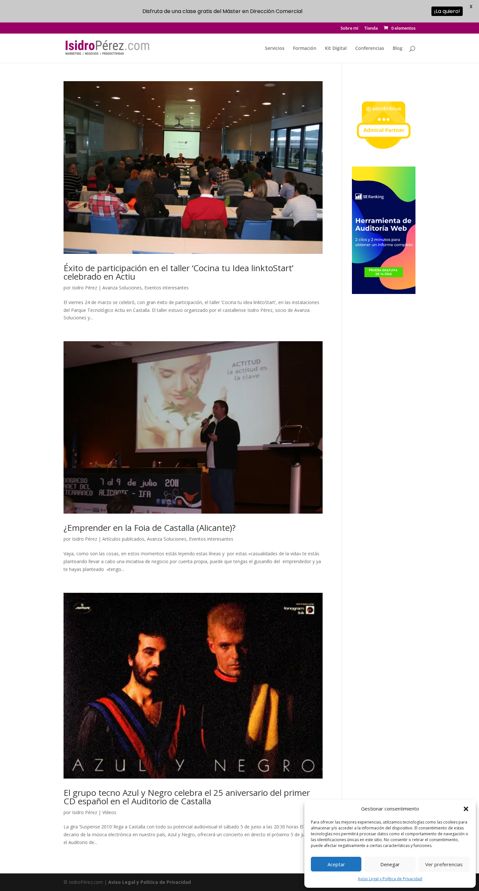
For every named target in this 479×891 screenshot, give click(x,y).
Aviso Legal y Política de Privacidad (390, 879)
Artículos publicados (123, 539)
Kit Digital (336, 48)
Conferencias (369, 48)
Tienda (371, 28)
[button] (466, 809)
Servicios (274, 48)
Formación (304, 48)
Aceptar (336, 864)
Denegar (390, 864)
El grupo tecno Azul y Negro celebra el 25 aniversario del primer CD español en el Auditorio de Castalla (187, 797)
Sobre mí (349, 28)
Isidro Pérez (84, 288)
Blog (397, 48)
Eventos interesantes (166, 288)
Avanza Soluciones (122, 288)
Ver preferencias (444, 864)
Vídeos (109, 812)
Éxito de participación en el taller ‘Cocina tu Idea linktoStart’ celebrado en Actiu (178, 272)
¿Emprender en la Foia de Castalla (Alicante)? (150, 527)
